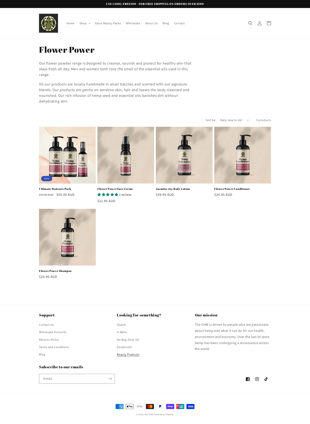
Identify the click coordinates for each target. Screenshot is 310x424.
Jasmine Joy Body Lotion (173, 189)
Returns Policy (49, 340)
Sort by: (211, 120)
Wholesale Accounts (53, 332)
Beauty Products (128, 354)
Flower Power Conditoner (232, 189)
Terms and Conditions (54, 347)
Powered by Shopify (164, 414)
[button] (84, 23)
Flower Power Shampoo (55, 271)
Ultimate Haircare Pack (55, 189)
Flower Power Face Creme (115, 189)
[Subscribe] (110, 379)
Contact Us (46, 325)
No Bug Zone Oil (128, 340)
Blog (42, 354)
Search (121, 325)
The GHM (148, 414)
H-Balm (122, 332)
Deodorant (124, 347)
